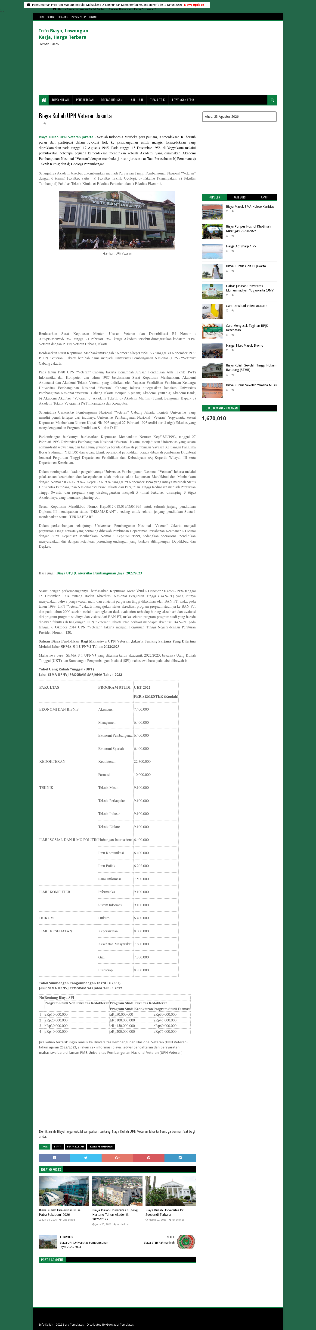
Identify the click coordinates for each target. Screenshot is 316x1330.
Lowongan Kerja (183, 99)
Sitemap (51, 17)
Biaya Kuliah (60, 99)
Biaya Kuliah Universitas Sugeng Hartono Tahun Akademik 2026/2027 (115, 1214)
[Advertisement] (193, 58)
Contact (93, 17)
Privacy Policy (78, 17)
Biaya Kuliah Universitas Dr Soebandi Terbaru (164, 1212)
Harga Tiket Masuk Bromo (244, 345)
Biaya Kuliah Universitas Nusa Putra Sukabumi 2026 (60, 1212)
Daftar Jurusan (111, 99)
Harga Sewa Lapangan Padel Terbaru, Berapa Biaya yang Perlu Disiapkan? (107, 4)
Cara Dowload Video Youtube (246, 306)
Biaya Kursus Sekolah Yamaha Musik (251, 385)
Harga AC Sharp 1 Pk (241, 246)
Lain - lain (136, 99)
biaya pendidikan (101, 1146)
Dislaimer (63, 17)
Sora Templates (73, 1324)
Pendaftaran (84, 99)
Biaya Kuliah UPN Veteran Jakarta (66, 137)
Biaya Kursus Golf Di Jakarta (246, 266)
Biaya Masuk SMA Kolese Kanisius (250, 206)
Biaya (57, 1146)
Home (41, 17)
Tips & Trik (157, 99)
